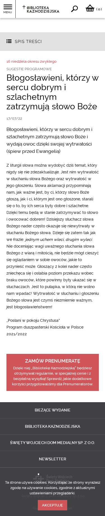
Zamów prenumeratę (52, 361)
